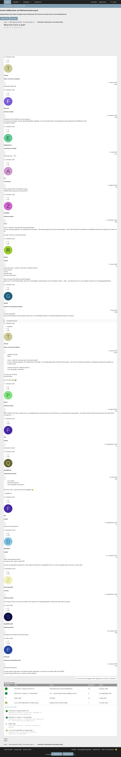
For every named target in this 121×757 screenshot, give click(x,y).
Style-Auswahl (8, 749)
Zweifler (6, 213)
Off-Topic (52, 698)
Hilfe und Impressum (107, 749)
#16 (8, 643)
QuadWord (7, 470)
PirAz (5, 402)
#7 (8, 289)
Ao (5, 178)
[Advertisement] (60, 42)
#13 (8, 535)
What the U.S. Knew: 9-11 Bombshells (25, 693)
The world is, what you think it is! (24, 689)
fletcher (6, 108)
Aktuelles (16, 2)
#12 (8, 502)
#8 (8, 330)
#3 (8, 131)
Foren (7, 2)
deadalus (7, 548)
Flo (5, 437)
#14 (8, 574)
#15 (8, 610)
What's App (17, 698)
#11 (8, 456)
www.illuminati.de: (11, 667)
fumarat (6, 657)
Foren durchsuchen (19, 6)
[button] (20, 2)
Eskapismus (8, 145)
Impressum (37, 2)
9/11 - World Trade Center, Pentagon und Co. (63, 693)
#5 (8, 199)
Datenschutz (96, 749)
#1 (8, 62)
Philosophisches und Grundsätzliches (61, 689)
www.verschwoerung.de (21, 634)
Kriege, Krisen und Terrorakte (58, 703)
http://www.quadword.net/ (12, 559)
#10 (8, 424)
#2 (8, 95)
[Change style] (108, 1)
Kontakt (73, 749)
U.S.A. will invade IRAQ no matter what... (26, 703)
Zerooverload (8, 587)
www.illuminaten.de (10, 86)
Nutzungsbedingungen (84, 749)
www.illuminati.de (9, 448)
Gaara (6, 303)
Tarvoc (7, 27)
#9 (8, 389)
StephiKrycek (8, 624)
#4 (8, 164)
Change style (18, 749)
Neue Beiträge (8, 6)
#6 (8, 244)
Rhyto (6, 257)
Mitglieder (26, 2)
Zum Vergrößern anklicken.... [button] (16, 369)
